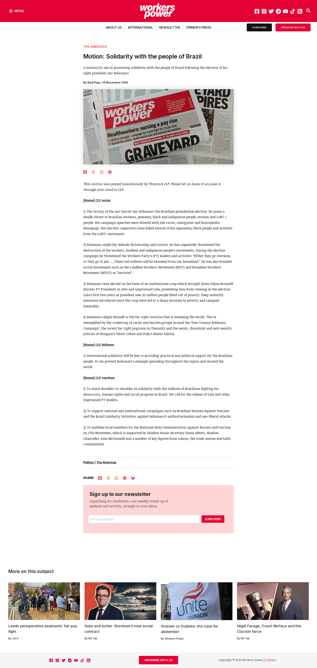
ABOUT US (114, 27)
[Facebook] (257, 11)
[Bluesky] (133, 477)
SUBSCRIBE (213, 519)
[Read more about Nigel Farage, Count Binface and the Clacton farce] (273, 600)
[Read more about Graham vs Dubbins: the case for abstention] (197, 601)
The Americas (95, 46)
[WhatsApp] (101, 172)
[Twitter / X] (93, 172)
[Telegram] (278, 11)
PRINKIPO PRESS (198, 27)
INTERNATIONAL (140, 27)
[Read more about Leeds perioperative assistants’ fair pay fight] (44, 600)
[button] (308, 11)
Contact (270, 660)
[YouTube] (285, 11)
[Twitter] (271, 11)
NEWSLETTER (169, 27)
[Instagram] (264, 11)
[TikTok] (292, 11)
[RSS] (300, 11)
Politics (88, 462)
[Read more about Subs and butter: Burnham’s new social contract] (120, 600)
